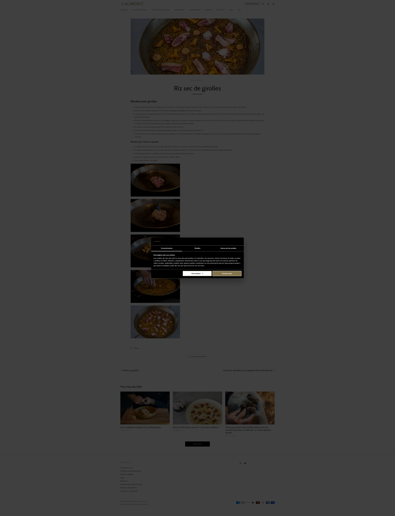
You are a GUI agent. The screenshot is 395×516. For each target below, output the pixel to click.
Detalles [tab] (197, 248)
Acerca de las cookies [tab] (228, 248)
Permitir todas (227, 273)
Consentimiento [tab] (166, 248)
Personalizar (196, 273)
